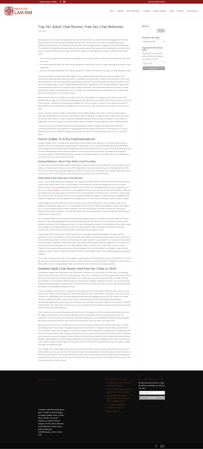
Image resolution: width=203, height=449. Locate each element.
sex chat (55, 190)
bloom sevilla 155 (113, 411)
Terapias (146, 11)
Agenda (120, 11)
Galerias (180, 11)
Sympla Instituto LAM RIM (48, 2)
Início (112, 11)
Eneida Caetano (159, 11)
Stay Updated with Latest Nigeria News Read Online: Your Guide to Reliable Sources (119, 398)
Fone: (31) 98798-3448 (156, 2)
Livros (171, 11)
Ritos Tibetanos (133, 11)
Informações (192, 11)
